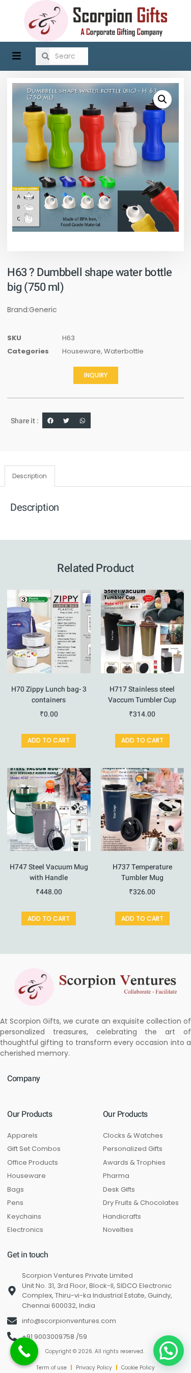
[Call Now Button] (24, 1351)
